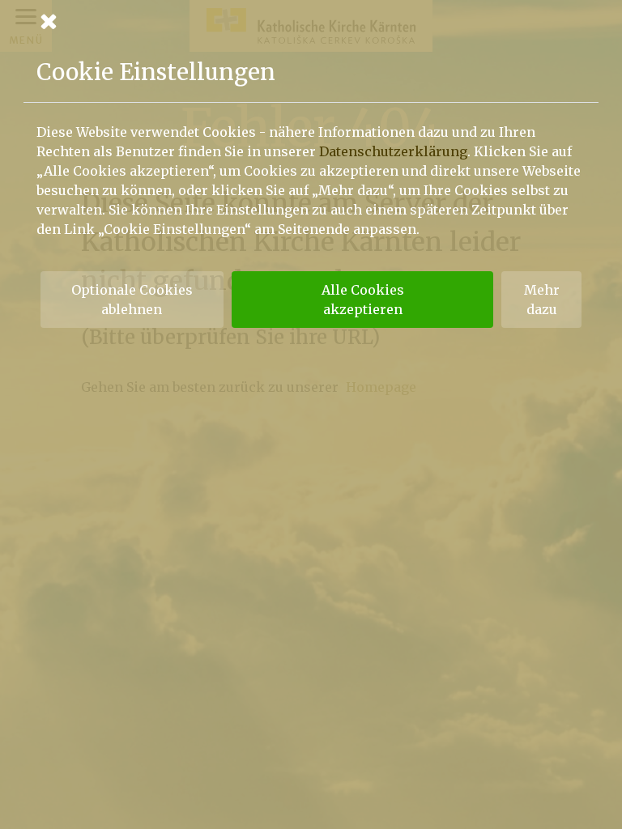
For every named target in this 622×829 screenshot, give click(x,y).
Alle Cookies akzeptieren (363, 299)
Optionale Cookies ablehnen (132, 299)
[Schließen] (311, 21)
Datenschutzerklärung (393, 151)
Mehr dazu (542, 299)
